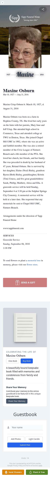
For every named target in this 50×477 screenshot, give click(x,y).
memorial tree (34, 260)
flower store (32, 264)
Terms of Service (32, 465)
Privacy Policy (18, 465)
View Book (12, 361)
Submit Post (25, 445)
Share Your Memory (16, 401)
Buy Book (27, 361)
